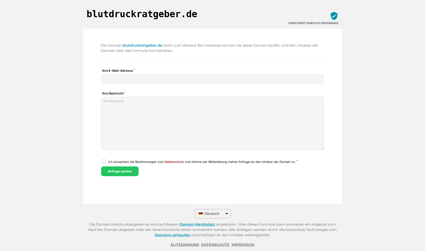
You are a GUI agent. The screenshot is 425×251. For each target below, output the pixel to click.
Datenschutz (215, 245)
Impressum (243, 245)
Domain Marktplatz (197, 224)
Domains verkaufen (173, 235)
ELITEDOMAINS (185, 245)
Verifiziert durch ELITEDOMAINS (313, 23)
